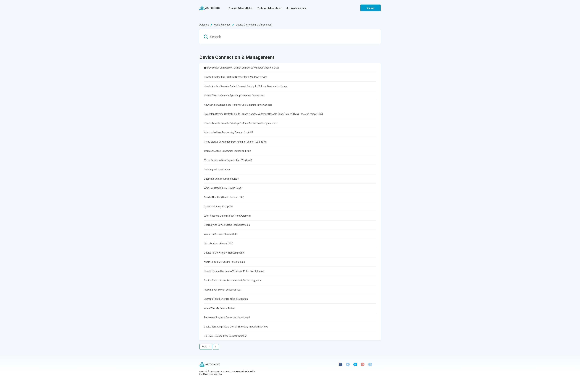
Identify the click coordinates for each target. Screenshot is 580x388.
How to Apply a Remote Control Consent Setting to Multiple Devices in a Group (245, 86)
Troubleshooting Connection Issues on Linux (227, 151)
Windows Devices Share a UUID (221, 234)
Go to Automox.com (296, 8)
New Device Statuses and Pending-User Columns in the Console (238, 104)
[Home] (209, 8)
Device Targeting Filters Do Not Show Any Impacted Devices (236, 326)
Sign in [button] (370, 8)
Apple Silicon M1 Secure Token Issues (224, 261)
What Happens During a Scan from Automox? (227, 215)
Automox (204, 24)
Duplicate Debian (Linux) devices (221, 178)
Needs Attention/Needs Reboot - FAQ (224, 197)
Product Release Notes (240, 8)
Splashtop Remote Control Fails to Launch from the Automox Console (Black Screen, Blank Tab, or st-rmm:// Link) (263, 114)
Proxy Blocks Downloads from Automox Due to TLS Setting (235, 141)
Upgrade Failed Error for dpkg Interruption (226, 298)
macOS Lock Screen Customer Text (222, 289)
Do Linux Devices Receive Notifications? (225, 336)
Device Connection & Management (254, 24)
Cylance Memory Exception (218, 206)
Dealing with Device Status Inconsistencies (227, 225)
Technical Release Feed (269, 8)
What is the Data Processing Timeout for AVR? (228, 132)
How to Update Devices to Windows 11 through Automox (234, 271)
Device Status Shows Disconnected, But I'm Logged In (232, 280)
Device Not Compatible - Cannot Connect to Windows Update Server (243, 67)
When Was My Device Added (219, 308)
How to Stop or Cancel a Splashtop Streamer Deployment (234, 95)
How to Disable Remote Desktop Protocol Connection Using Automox (240, 123)
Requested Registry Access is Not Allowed (227, 317)
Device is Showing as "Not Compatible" (224, 252)
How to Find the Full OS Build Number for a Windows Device (235, 77)
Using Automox (222, 24)
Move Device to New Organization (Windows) (228, 160)
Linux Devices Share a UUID (218, 243)
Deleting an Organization (217, 169)
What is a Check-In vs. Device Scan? (223, 188)
